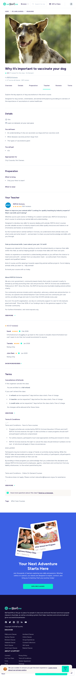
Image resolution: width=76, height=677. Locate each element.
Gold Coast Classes (11, 648)
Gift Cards (26, 645)
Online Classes (27, 637)
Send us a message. (45, 493)
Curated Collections (29, 642)
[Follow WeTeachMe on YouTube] (26, 622)
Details (20, 85)
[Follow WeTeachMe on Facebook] (6, 622)
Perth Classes (9, 645)
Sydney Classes (10, 637)
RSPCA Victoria (12, 77)
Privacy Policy (23, 655)
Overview (8, 85)
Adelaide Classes (10, 642)
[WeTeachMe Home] (38, 608)
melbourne (30, 11)
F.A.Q (6, 661)
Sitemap (21, 664)
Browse (24, 4)
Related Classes (27, 648)
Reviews (59, 85)
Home (7, 11)
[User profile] (71, 4)
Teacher (47, 85)
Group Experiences (28, 640)
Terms (70, 85)
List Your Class (9, 658)
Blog (6, 664)
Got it (65, 669)
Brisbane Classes (10, 640)
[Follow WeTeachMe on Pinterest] (14, 622)
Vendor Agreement (25, 661)
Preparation (33, 85)
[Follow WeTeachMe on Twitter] (10, 622)
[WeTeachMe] (10, 4)
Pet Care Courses (17, 11)
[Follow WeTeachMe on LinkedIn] (22, 622)
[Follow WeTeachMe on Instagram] (18, 622)
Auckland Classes (28, 634)
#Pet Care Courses (18, 501)
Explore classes (37, 586)
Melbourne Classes (11, 634)
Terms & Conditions (25, 658)
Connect (7, 655)
